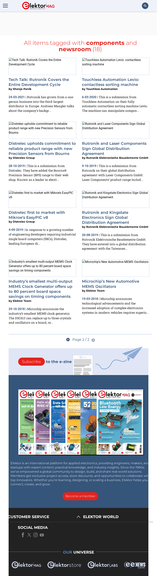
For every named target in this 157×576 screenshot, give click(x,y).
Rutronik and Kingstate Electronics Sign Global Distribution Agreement (105, 217)
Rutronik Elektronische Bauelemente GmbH (117, 158)
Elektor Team (22, 301)
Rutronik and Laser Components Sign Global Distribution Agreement (114, 148)
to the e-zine (47, 361)
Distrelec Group (24, 158)
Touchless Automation (102, 89)
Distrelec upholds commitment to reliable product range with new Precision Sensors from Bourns (42, 148)
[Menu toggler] (5, 5)
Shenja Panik (22, 89)
